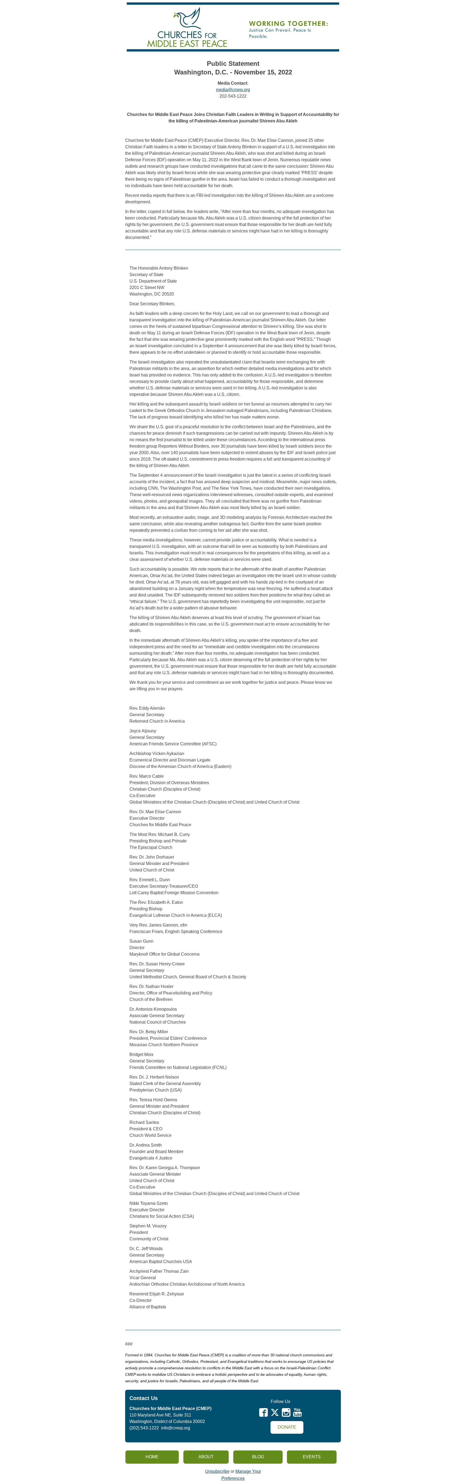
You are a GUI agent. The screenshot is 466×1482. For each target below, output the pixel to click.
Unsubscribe (217, 1471)
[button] (286, 1427)
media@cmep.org (233, 89)
